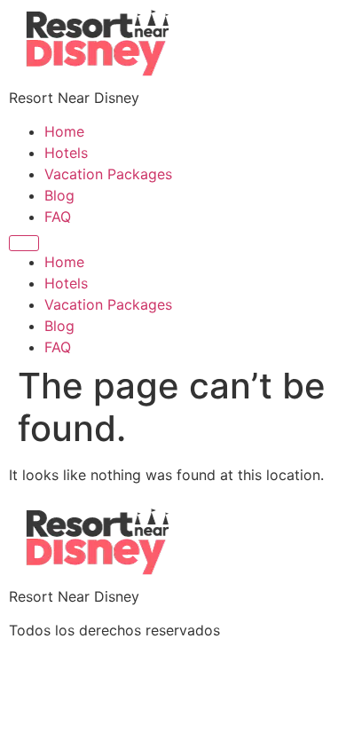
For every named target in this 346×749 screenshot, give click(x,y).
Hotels (66, 153)
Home (64, 131)
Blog (59, 195)
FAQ (57, 216)
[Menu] (24, 243)
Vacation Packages (108, 174)
